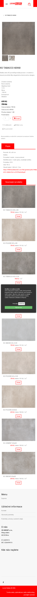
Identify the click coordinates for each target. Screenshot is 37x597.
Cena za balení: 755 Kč (8, 107)
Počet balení (5, 114)
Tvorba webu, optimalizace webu (16, 592)
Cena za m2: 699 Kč (7, 109)
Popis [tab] (7, 146)
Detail (18, 216)
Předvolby (15, 303)
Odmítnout (21, 303)
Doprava (4, 498)
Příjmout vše (18, 307)
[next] (32, 38)
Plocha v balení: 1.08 (7, 112)
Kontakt (3, 510)
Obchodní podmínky (7, 515)
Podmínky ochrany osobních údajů (12, 519)
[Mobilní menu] (7, 4)
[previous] (5, 38)
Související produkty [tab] (13, 182)
